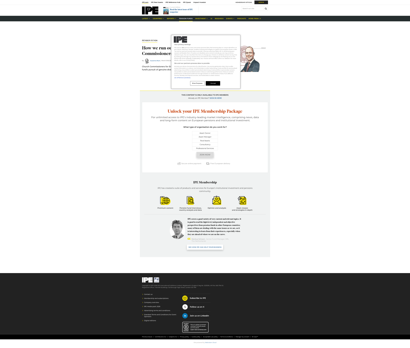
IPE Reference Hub (172, 2)
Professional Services (205, 148)
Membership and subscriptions (156, 298)
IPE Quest (187, 2)
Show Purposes (197, 83)
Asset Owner (205, 133)
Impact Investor (199, 2)
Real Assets (205, 141)
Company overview (151, 302)
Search (266, 8)
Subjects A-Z (173, 337)
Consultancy (205, 145)
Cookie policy (195, 337)
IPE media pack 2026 (152, 306)
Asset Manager (205, 137)
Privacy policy (184, 337)
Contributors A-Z (160, 337)
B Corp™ (255, 337)
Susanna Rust (155, 60)
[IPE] (150, 14)
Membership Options (244, 2)
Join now (205, 155)
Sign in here (216, 98)
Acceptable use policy (210, 337)
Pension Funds (149, 40)
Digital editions (150, 321)
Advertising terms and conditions (157, 311)
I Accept (213, 83)
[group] (254, 18)
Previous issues (147, 337)
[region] (205, 62)
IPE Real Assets (157, 2)
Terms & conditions (226, 337)
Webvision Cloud (210, 342)
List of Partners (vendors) (182, 77)
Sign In (261, 2)
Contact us (148, 294)
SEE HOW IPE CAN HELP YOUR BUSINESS (205, 247)
